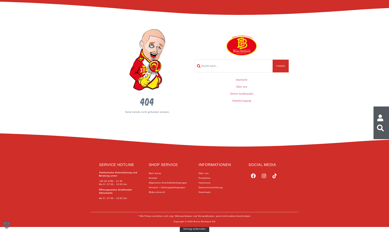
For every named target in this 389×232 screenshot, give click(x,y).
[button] (6, 225)
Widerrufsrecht (157, 192)
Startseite (242, 79)
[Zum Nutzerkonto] (381, 118)
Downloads (205, 192)
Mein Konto (155, 173)
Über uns (241, 86)
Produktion (204, 178)
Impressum (205, 182)
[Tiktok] (274, 176)
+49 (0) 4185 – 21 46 (110, 181)
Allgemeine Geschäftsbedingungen (168, 182)
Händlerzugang (241, 100)
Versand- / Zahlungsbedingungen (167, 187)
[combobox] (232, 66)
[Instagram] (264, 176)
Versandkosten (206, 216)
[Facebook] (253, 176)
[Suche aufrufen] (381, 128)
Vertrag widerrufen (194, 228)
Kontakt (153, 178)
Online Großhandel (241, 93)
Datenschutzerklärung (211, 187)
